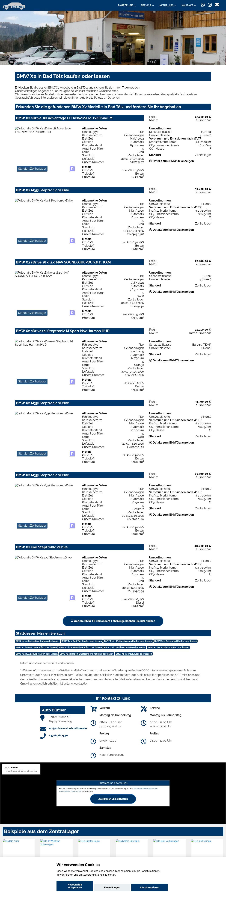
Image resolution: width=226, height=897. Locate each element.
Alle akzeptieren (149, 887)
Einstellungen (112, 887)
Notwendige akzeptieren (75, 886)
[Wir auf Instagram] (210, 4)
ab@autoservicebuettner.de (68, 728)
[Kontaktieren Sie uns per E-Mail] (217, 4)
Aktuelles (166, 5)
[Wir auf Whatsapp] (203, 4)
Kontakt (187, 5)
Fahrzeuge (125, 5)
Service (146, 5)
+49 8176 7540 (58, 735)
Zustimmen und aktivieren (113, 798)
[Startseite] (14, 5)
